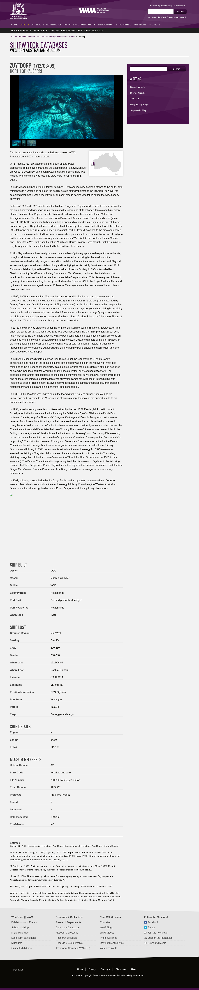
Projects (154, 24)
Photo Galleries (108, 937)
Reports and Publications (79, 24)
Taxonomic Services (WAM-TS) (73, 948)
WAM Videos (107, 932)
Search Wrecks (20, 30)
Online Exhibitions (22, 948)
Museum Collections (67, 932)
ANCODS (54, 30)
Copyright (105, 969)
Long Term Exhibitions (24, 937)
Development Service (112, 943)
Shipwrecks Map (93, 30)
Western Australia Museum (18, 10)
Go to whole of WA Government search (167, 17)
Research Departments (68, 922)
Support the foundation (160, 937)
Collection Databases (67, 927)
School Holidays (21, 927)
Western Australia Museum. (94, 10)
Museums (17, 943)
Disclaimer (121, 969)
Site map (154, 5)
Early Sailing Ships (71, 30)
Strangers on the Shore (131, 24)
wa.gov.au (18, 969)
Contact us (179, 5)
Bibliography (106, 24)
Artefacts (37, 24)
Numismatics (53, 24)
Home (14, 24)
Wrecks (24, 24)
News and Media (157, 943)
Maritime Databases (52, 36)
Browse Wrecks (39, 30)
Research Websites (66, 937)
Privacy (92, 969)
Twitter (151, 927)
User (133, 969)
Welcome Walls (108, 948)
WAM (23, 36)
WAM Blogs (106, 927)
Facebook (153, 922)
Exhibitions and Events (24, 922)
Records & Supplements (69, 943)
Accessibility (166, 5)
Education (105, 922)
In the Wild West (20, 932)
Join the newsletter (158, 932)
